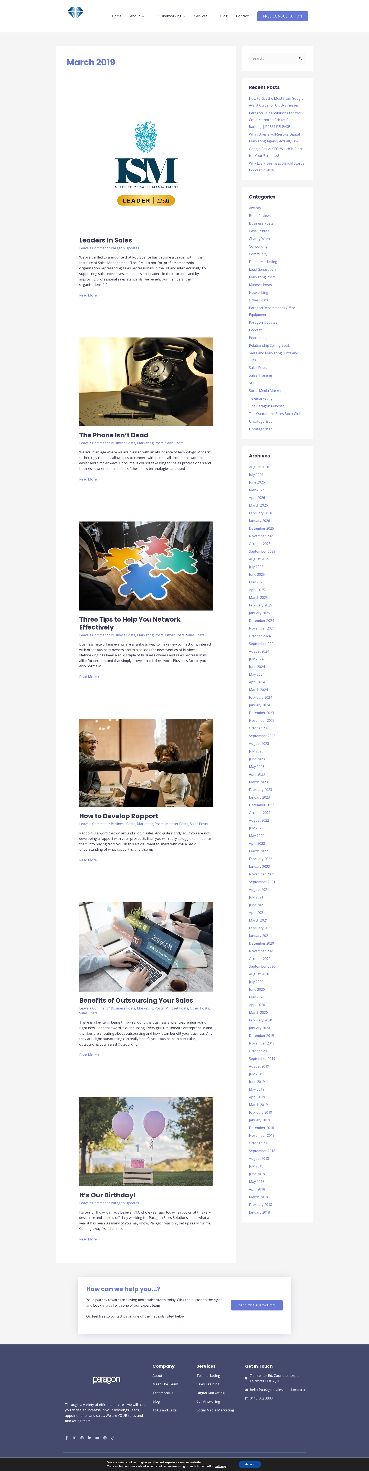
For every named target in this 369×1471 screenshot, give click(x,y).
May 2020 (256, 997)
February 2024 (260, 697)
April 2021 (257, 912)
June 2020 (257, 989)
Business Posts (123, 443)
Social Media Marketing (268, 390)
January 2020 (259, 1027)
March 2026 (258, 505)
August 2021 (259, 889)
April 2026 (257, 497)
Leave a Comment (93, 248)
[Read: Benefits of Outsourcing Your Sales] (146, 946)
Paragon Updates (125, 248)
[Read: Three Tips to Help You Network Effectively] (146, 565)
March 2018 (258, 1197)
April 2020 (257, 1004)
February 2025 (260, 605)
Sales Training (260, 375)
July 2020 (256, 981)
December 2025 (261, 528)
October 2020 (260, 958)
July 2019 (256, 1074)
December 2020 (261, 943)
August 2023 (259, 743)
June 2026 (257, 482)
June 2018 (257, 1174)
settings (220, 1466)
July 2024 (256, 659)
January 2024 (259, 705)
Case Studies (259, 231)
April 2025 (257, 589)
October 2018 (260, 1143)
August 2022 (259, 820)
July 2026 (256, 474)
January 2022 (259, 866)
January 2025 (259, 613)
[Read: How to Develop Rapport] (146, 762)
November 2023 (262, 720)
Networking (258, 292)
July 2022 (256, 828)
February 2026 (260, 513)
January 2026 (259, 520)
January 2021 (259, 935)
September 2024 (262, 643)
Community (258, 254)
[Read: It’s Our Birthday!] (146, 1141)
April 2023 (257, 774)
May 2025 (256, 582)
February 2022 (260, 858)
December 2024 (261, 620)
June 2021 (257, 905)
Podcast (255, 330)
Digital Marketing (263, 261)
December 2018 (261, 1127)
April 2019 (257, 1097)
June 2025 (257, 574)
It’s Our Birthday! (107, 1195)
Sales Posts (174, 443)
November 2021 (262, 874)
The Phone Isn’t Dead (113, 435)
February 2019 (260, 1112)
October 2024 (260, 636)
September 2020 (262, 966)
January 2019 (259, 1120)
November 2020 (262, 951)
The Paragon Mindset (266, 406)
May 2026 (256, 490)
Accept (250, 1464)
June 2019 (257, 1081)
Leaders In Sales (105, 240)
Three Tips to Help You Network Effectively (130, 623)
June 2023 (257, 759)
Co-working (258, 246)
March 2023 (258, 782)
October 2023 (260, 728)
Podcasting (258, 337)
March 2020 (258, 1012)
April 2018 (257, 1189)
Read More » (89, 295)
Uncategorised (260, 421)
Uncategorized (260, 429)
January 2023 (259, 797)
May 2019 (256, 1089)
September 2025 (262, 551)
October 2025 (260, 543)
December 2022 (261, 805)
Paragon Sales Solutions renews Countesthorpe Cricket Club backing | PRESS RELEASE (275, 120)
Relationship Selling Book (269, 345)
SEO (252, 383)
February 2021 (260, 928)
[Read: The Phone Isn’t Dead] (146, 381)
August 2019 (259, 1066)
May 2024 (256, 674)
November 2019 (262, 1043)
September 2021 (262, 881)
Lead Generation (262, 269)
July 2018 (256, 1166)
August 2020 (259, 974)
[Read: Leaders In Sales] (146, 164)
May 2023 (256, 766)
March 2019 (258, 1104)
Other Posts (174, 635)
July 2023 (256, 751)
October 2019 (260, 1051)
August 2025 (259, 559)
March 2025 (258, 597)
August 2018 (259, 1158)
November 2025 (262, 536)
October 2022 (260, 812)
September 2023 (262, 735)
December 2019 (261, 1035)
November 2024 (262, 628)
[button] (282, 16)
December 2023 (261, 712)
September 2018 (262, 1150)
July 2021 (256, 897)
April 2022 (257, 843)
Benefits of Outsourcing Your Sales (136, 1000)
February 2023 (260, 789)
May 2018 (256, 1181)
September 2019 (262, 1058)
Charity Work (259, 238)
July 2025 (256, 566)
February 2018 (260, 1204)
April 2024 (257, 682)
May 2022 (256, 835)
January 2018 (259, 1212)
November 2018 (262, 1135)
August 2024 (259, 651)
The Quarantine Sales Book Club (275, 413)
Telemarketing (261, 398)
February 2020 (260, 1020)
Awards (255, 208)
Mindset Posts (176, 823)
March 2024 (258, 689)
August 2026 (259, 467)
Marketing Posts (150, 443)
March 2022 (258, 851)
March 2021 (258, 920)
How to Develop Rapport (118, 816)
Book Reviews (260, 215)
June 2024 (257, 666)
